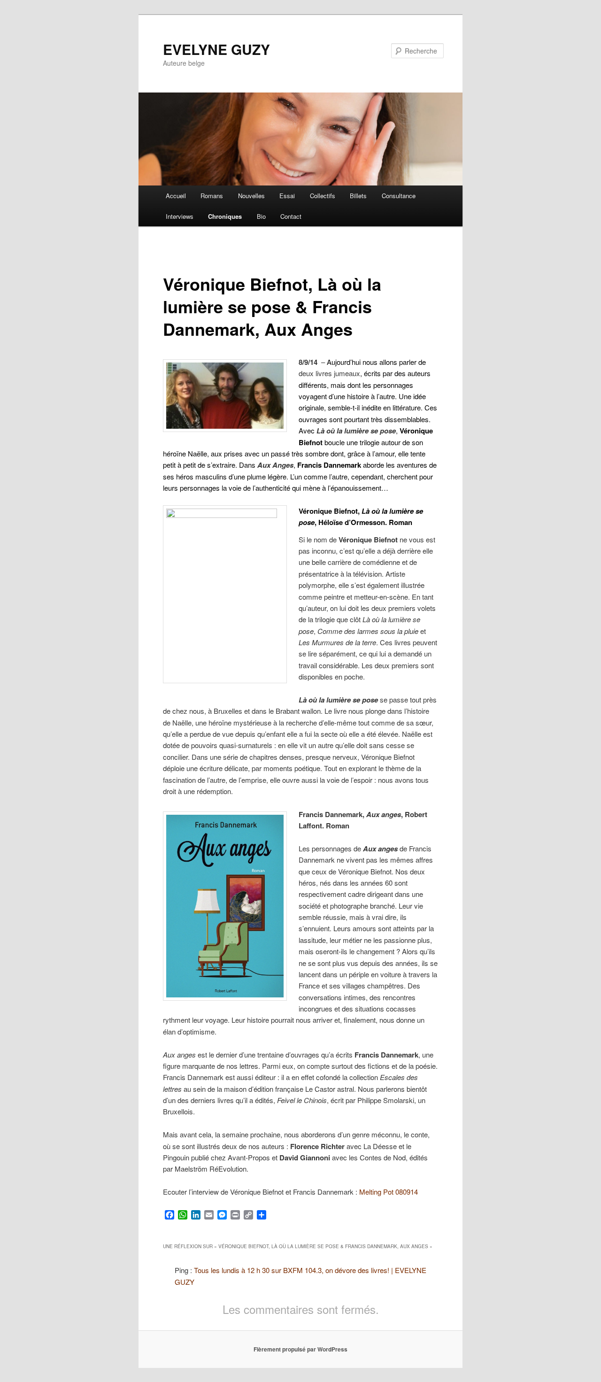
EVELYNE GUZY (216, 49)
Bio (261, 216)
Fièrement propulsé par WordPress (300, 1349)
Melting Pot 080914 (388, 1192)
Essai (287, 195)
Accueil (176, 195)
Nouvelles (251, 195)
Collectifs (322, 195)
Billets (358, 195)
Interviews (179, 216)
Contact (290, 216)
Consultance (399, 195)
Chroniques (225, 216)
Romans (211, 195)
